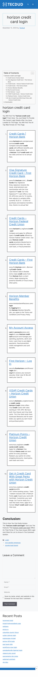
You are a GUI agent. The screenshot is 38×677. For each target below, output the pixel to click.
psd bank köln (8, 644)
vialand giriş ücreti (9, 653)
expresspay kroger (9, 638)
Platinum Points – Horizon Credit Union (19, 96)
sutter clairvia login (9, 635)
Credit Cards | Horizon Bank (16, 78)
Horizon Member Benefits (15, 88)
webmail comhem (9, 659)
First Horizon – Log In (14, 92)
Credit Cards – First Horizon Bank (17, 85)
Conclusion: (9, 102)
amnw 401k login (9, 641)
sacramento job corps (10, 656)
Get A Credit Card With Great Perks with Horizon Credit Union (20, 99)
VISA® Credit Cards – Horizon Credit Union (20, 94)
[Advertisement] (19, 51)
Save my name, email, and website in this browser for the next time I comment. (19, 597)
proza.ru (5, 629)
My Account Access (14, 90)
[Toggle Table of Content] (31, 73)
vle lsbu (5, 662)
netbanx (5, 626)
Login (7, 540)
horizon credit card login (13, 76)
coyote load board (11, 545)
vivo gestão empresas (13, 543)
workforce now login (10, 647)
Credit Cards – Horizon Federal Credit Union (20, 83)
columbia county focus (11, 632)
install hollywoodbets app (12, 623)
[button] (28, 4)
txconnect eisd (8, 620)
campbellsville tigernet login (12, 650)
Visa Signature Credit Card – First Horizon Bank (20, 81)
